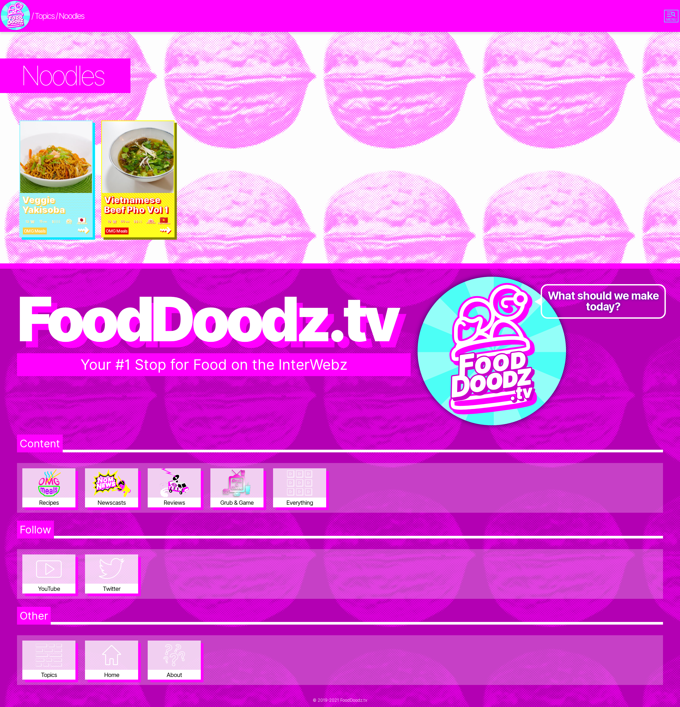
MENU (671, 20)
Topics (44, 16)
